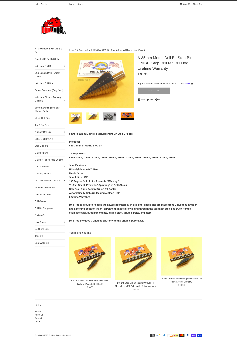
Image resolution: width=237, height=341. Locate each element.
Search (38, 311)
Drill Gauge (40, 201)
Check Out (197, 4)
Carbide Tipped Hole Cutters (49, 160)
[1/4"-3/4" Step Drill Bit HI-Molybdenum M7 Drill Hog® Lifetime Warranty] (181, 256)
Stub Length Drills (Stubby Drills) (47, 75)
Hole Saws (50, 222)
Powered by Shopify (63, 335)
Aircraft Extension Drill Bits (50, 180)
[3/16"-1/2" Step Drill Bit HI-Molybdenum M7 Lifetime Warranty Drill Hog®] (90, 257)
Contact (38, 318)
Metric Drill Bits (42, 118)
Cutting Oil (40, 215)
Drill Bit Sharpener (44, 208)
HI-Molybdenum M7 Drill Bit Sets (48, 50)
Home (37, 321)
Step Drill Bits (41, 146)
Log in (71, 4)
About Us (39, 315)
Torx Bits (39, 236)
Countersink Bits (43, 194)
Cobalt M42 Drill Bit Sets (47, 59)
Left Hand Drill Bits (44, 83)
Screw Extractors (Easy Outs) (49, 90)
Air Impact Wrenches (45, 187)
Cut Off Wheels (50, 166)
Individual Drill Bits (50, 66)
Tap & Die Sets (42, 125)
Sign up (80, 4)
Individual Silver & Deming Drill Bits (50, 99)
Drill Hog (52, 335)
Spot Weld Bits (42, 243)
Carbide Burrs (41, 153)
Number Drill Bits (50, 132)
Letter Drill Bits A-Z (44, 139)
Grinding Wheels (43, 173)
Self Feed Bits (42, 229)
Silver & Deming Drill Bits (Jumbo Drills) (47, 109)
